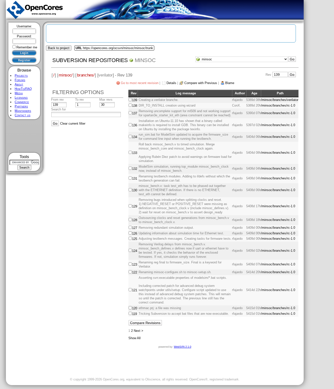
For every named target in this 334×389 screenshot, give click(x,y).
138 (134, 106)
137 (134, 113)
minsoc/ (66, 75)
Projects (21, 75)
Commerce (22, 102)
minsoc (145, 60)
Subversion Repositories (90, 60)
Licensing (21, 97)
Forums (20, 80)
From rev (57, 99)
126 (134, 233)
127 (134, 228)
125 (134, 239)
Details (171, 83)
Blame (229, 83)
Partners (21, 106)
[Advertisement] (24, 136)
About (19, 84)
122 (134, 272)
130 (134, 190)
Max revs (105, 99)
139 (134, 100)
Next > (138, 331)
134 (134, 137)
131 (134, 178)
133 (134, 153)
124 (134, 251)
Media (19, 93)
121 (134, 290)
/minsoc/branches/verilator (279, 100)
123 (134, 264)
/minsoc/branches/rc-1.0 (278, 105)
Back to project (58, 48)
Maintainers (23, 111)
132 (134, 169)
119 (134, 314)
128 (134, 220)
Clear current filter (72, 123)
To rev (79, 99)
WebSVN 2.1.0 (182, 346)
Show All (134, 338)
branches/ (85, 75)
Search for (58, 109)
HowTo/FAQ (23, 89)
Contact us (22, 115)
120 (134, 308)
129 (134, 206)
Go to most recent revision (139, 83)
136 (134, 125)
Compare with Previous (200, 83)
